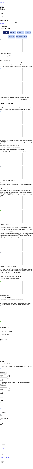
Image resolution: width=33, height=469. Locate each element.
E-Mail (2, 461)
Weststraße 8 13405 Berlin (2, 448)
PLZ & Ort (1, 389)
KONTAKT (1, 6)
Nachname (8, 376)
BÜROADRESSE (2, 19)
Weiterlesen (1, 300)
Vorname (8, 375)
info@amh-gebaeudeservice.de (5, 457)
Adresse (1, 388)
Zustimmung (1, 393)
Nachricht (1, 380)
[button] (16, 22)
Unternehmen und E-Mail (3, 374)
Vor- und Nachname (3, 385)
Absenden (1, 384)
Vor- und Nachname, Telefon (4, 372)
